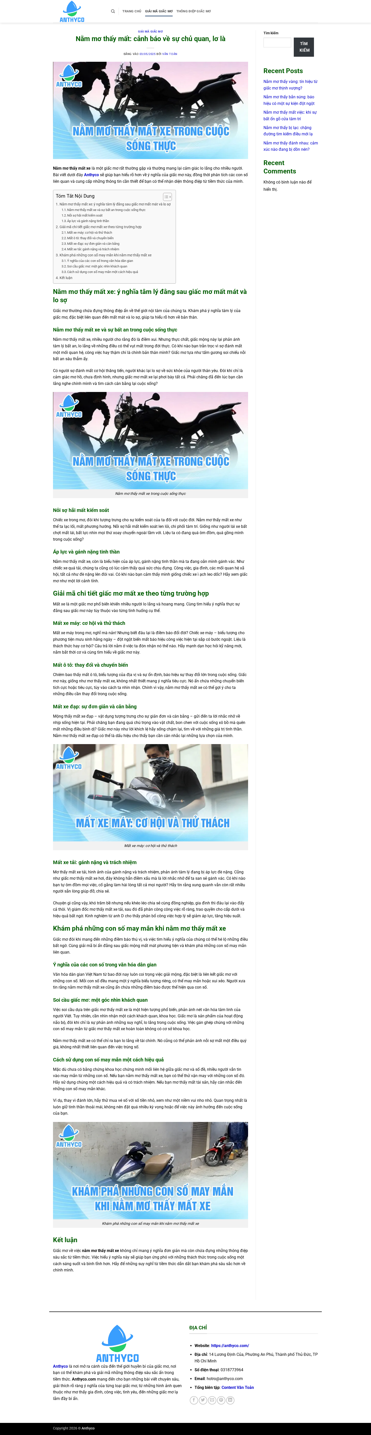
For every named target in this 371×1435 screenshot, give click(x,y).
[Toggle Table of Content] (165, 197)
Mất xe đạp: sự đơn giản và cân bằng (93, 244)
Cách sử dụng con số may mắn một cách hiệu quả (102, 272)
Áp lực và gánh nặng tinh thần (88, 221)
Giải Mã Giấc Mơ (159, 11)
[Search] (113, 11)
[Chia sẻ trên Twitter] (203, 1400)
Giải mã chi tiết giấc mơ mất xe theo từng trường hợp (101, 227)
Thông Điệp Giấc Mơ (193, 11)
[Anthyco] (78, 11)
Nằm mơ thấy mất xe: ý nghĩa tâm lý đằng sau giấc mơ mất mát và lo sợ (115, 204)
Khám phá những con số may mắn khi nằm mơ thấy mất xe (105, 255)
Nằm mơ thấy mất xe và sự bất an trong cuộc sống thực (106, 210)
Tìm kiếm (270, 33)
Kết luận (66, 278)
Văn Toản (169, 54)
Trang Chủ (131, 11)
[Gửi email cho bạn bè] (212, 1400)
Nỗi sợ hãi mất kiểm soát (84, 215)
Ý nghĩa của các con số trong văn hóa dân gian (100, 261)
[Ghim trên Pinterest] (221, 1400)
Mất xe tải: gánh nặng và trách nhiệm (93, 249)
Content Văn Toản (238, 1387)
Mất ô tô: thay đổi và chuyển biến (90, 238)
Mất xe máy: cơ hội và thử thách (89, 232)
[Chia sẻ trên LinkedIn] (230, 1400)
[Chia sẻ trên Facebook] (194, 1400)
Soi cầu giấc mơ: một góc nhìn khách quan (97, 266)
